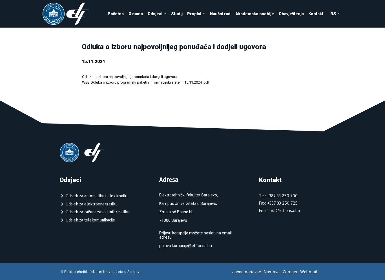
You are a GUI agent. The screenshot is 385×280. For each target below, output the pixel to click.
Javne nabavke (246, 271)
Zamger (290, 271)
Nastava (272, 271)
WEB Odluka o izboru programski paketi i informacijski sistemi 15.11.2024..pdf (145, 82)
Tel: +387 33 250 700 (278, 195)
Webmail (308, 271)
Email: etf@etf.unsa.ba (279, 210)
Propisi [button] (194, 14)
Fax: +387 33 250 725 (278, 203)
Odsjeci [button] (155, 14)
